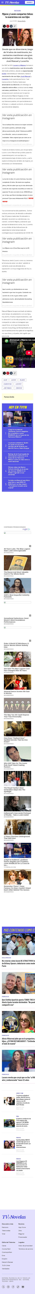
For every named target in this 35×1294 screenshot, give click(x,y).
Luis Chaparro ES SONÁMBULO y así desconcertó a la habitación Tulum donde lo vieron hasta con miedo (23, 1165)
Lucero (23, 144)
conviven (19, 388)
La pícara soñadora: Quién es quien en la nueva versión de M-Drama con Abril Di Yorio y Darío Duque (18, 445)
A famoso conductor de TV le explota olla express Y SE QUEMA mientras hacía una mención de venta (23, 1122)
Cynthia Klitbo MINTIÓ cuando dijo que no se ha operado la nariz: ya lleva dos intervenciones (23, 1143)
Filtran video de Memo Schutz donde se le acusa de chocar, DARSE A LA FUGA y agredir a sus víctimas (18, 471)
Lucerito (18, 384)
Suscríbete (29, 2)
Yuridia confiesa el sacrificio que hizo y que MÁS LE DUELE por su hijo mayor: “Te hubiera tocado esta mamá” (19, 484)
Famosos (5, 996)
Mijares (23, 255)
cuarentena (7, 384)
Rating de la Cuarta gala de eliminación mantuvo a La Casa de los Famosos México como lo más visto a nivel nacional (18, 457)
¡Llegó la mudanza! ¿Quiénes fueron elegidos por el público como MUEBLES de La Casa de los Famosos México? (18, 433)
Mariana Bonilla (21, 21)
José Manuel (25, 76)
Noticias (17, 10)
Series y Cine (19, 1093)
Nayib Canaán (19, 1109)
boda (4, 74)
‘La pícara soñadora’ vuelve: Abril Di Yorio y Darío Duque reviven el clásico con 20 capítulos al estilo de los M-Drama (23, 1100)
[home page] (12, 2)
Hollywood (6, 958)
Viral (17, 1116)
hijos (5, 380)
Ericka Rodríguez (20, 1130)
